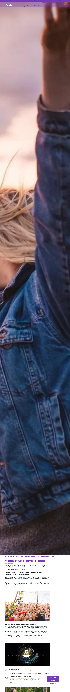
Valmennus (57, 2)
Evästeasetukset (53, 683)
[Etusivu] (8, 5)
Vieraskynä (47, 556)
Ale (42, 6)
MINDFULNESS (27, 556)
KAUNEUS (30, 6)
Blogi (47, 2)
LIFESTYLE (36, 6)
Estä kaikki (53, 680)
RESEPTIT (38, 556)
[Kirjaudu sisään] (62, 5)
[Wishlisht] (60, 5)
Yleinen (52, 556)
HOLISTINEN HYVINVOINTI (10, 556)
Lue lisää (11, 682)
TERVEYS (23, 6)
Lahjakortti (62, 2)
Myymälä (43, 2)
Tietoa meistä (51, 2)
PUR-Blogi (33, 556)
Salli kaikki (53, 677)
